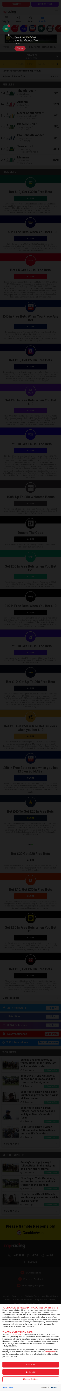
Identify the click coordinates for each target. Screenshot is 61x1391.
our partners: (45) (15, 1334)
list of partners (50, 1352)
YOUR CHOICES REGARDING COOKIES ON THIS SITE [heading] (30, 1307)
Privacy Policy (8, 1387)
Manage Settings (30, 1379)
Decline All (30, 1372)
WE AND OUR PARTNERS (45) (17, 1332)
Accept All (30, 1365)
